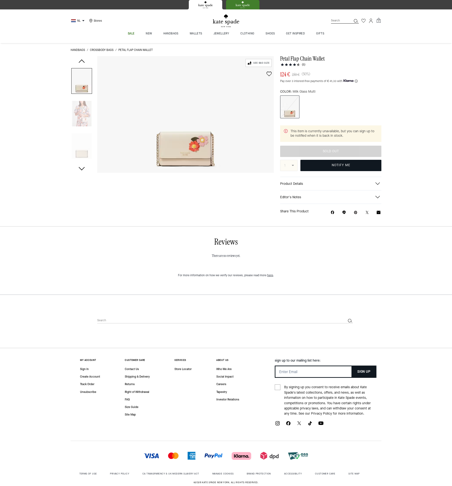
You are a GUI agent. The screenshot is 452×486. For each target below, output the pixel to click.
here (270, 275)
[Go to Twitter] (299, 425)
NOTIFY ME (341, 165)
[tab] (205, 4)
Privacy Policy (321, 413)
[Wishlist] (363, 21)
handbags (78, 50)
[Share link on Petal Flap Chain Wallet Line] (344, 212)
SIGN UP (363, 371)
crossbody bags (101, 50)
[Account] (371, 21)
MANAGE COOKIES (223, 473)
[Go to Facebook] (288, 425)
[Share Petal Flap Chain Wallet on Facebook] (332, 212)
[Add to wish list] (269, 73)
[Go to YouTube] (321, 425)
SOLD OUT (331, 151)
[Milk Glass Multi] (289, 106)
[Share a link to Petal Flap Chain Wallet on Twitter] (367, 212)
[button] (82, 81)
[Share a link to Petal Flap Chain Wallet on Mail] (378, 212)
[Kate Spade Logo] (226, 20)
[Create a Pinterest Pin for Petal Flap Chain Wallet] (356, 212)
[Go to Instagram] (277, 425)
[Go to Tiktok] (310, 425)
